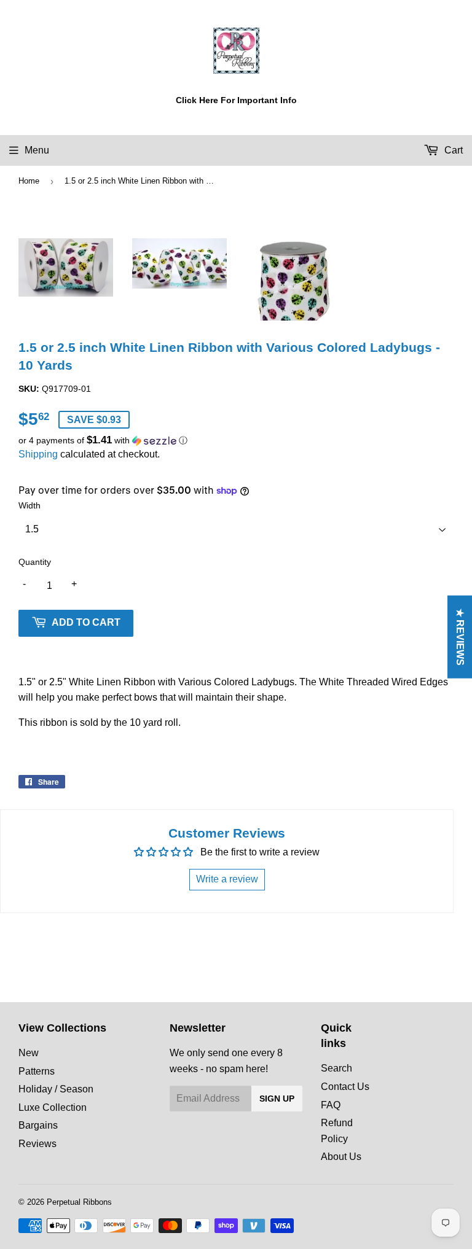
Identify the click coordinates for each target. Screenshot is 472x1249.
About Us (341, 1156)
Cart (452, 150)
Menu (37, 150)
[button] (236, 440)
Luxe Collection (52, 1107)
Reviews (37, 1143)
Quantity (34, 562)
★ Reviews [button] (460, 637)
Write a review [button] (227, 879)
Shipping (38, 454)
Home (28, 180)
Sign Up (276, 1098)
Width (29, 505)
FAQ (330, 1105)
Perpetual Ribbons (79, 1202)
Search (336, 1068)
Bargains (38, 1125)
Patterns (36, 1071)
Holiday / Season (55, 1089)
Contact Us (345, 1086)
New (28, 1053)
